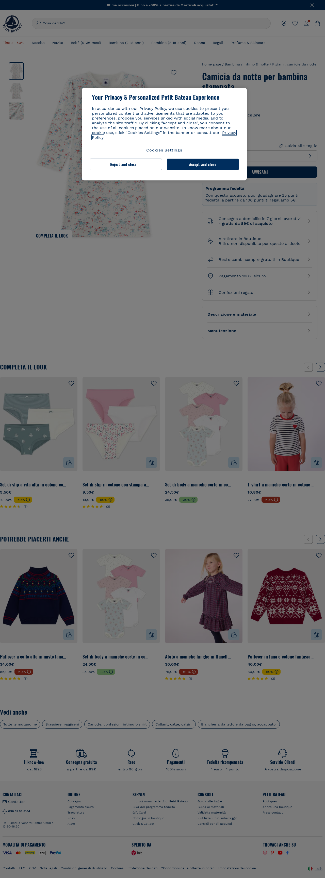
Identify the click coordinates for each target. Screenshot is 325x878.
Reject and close (123, 164)
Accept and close (202, 164)
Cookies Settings (164, 150)
